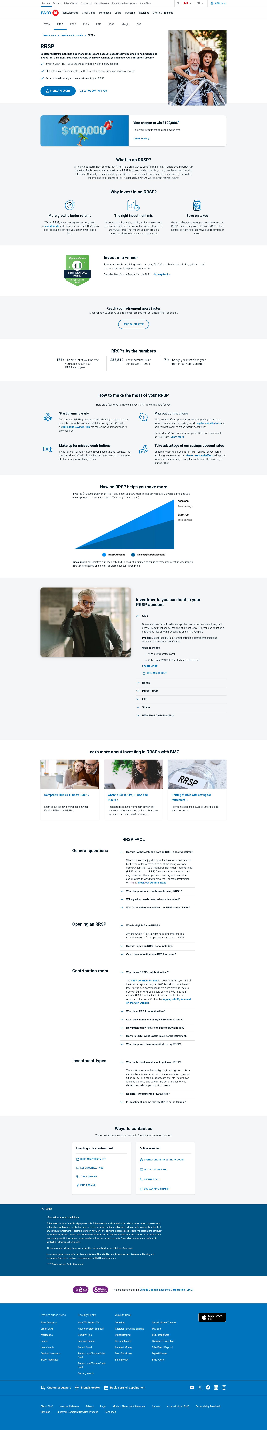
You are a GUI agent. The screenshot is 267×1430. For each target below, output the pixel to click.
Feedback (110, 1412)
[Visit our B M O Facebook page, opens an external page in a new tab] (208, 1387)
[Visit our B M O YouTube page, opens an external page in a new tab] (192, 1387)
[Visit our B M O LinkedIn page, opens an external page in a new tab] (216, 1387)
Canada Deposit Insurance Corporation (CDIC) (166, 1290)
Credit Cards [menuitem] (88, 13)
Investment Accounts (72, 35)
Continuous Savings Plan (75, 427)
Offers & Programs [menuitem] (163, 13)
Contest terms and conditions (63, 1217)
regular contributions (208, 423)
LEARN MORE (149, 666)
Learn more (177, 437)
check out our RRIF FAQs (152, 883)
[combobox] (187, 3)
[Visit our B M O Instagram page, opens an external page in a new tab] (224, 1387)
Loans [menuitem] (118, 13)
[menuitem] (46, 3)
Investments (49, 35)
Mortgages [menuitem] (105, 13)
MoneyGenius (162, 274)
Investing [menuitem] (130, 13)
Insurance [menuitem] (144, 13)
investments (51, 226)
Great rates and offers (199, 455)
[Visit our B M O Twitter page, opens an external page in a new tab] (200, 1387)
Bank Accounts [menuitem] (70, 13)
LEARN (140, 138)
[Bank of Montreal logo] (50, 13)
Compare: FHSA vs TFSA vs (65, 795)
